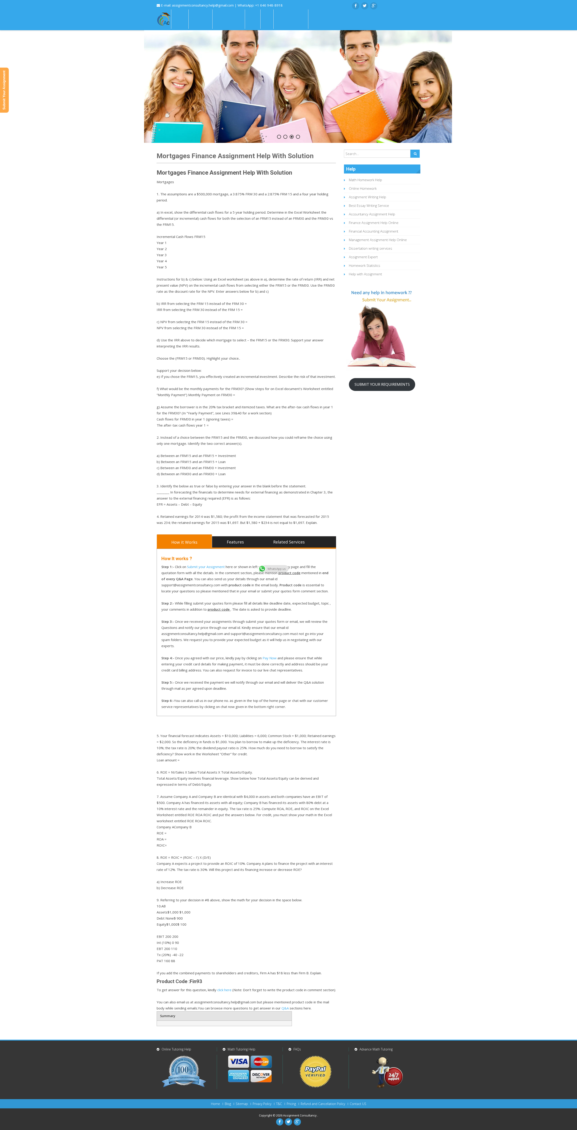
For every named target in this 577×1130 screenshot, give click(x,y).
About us (200, 19)
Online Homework (363, 188)
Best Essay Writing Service (369, 205)
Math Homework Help (365, 180)
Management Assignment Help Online (378, 239)
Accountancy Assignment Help (372, 214)
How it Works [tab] (184, 542)
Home (179, 19)
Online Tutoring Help (176, 1049)
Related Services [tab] (289, 542)
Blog (228, 1104)
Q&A (285, 1008)
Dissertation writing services (370, 248)
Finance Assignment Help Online (373, 222)
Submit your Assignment (206, 566)
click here (224, 990)
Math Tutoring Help (241, 1049)
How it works (229, 19)
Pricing (291, 1104)
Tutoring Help (291, 19)
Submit (318, 19)
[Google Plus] (373, 5)
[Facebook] (355, 5)
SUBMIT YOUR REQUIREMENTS (382, 384)
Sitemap (242, 1104)
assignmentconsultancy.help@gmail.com (203, 5)
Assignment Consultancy (300, 1115)
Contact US (358, 1104)
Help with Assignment (365, 274)
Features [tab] (235, 542)
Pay (267, 19)
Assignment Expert (363, 257)
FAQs (252, 19)
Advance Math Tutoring (376, 1049)
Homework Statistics (364, 265)
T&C (279, 1104)
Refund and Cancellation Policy (323, 1104)
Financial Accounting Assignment (373, 231)
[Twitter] (364, 5)
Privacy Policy (262, 1104)
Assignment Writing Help (367, 197)
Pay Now (270, 658)
